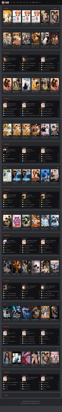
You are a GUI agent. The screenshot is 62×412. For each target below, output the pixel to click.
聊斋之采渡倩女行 (25, 319)
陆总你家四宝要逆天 (27, 202)
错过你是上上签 (26, 154)
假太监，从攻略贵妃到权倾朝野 (10, 293)
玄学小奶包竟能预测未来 (47, 156)
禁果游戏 (23, 365)
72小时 (52, 365)
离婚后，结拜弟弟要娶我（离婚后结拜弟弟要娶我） (52, 291)
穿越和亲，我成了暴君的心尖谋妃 (7, 91)
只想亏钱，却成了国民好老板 (28, 339)
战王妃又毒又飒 (25, 273)
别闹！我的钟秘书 (45, 200)
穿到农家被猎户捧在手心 (17, 91)
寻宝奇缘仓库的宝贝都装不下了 (10, 252)
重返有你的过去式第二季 (45, 23)
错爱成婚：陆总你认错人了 (9, 206)
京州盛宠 (25, 382)
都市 (27, 2)
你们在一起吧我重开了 (46, 202)
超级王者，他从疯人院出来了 (9, 341)
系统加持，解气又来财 (45, 228)
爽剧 (21, 2)
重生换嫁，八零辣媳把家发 (36, 45)
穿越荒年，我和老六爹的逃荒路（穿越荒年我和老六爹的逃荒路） (35, 115)
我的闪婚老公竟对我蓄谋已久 (7, 137)
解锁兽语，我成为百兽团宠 (28, 297)
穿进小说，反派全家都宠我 (36, 228)
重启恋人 (6, 67)
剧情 (37, 2)
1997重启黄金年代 (7, 63)
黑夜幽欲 (52, 23)
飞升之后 (14, 23)
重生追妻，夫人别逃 (45, 45)
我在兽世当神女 (44, 91)
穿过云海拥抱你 (26, 111)
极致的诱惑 (34, 365)
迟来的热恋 (5, 182)
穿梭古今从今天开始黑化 (47, 108)
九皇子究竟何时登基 (54, 137)
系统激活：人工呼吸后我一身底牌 (55, 228)
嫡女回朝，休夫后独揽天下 (17, 273)
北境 (43, 341)
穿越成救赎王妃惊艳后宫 (9, 113)
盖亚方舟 (44, 343)
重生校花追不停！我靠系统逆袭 (29, 63)
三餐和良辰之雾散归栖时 (7, 23)
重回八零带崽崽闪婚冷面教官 (28, 65)
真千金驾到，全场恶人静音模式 (26, 228)
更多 (58, 30)
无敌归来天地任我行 (46, 154)
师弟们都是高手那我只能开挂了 (10, 295)
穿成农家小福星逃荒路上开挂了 (48, 113)
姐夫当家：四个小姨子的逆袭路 (36, 23)
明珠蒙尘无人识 (45, 384)
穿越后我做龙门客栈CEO (9, 111)
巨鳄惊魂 (6, 343)
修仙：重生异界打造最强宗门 (47, 63)
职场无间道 (5, 365)
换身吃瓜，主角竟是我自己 (45, 137)
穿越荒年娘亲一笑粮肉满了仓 (9, 115)
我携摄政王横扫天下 (46, 297)
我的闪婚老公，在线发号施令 (28, 204)
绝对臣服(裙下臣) (26, 384)
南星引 (24, 295)
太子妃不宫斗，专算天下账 (45, 273)
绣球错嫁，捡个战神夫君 (36, 273)
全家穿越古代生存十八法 (28, 108)
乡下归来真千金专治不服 (47, 252)
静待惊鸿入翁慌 (7, 245)
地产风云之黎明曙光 (46, 386)
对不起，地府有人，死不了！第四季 (11, 297)
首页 (11, 2)
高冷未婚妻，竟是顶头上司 (36, 137)
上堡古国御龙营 (53, 319)
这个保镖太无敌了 (7, 250)
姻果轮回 (6, 388)
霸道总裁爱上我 (26, 200)
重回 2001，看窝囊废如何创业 (17, 45)
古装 (30, 2)
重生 (15, 2)
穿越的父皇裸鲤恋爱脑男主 (36, 91)
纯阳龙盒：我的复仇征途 (7, 319)
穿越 (18, 2)
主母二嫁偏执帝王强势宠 (47, 293)
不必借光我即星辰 (45, 245)
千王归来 (6, 156)
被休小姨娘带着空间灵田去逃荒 (48, 295)
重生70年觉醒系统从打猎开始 (10, 65)
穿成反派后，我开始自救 (17, 228)
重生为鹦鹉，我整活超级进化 (45, 319)
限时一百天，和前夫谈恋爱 (36, 182)
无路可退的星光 (45, 382)
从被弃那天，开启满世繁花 (55, 273)
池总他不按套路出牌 (8, 202)
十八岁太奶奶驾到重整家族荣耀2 (48, 67)
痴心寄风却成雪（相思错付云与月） (30, 250)
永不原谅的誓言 (26, 247)
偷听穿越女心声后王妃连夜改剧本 (10, 108)
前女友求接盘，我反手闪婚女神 (55, 182)
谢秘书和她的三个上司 (8, 200)
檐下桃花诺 (6, 291)
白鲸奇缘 (6, 204)
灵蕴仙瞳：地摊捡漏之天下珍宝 (29, 343)
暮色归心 (44, 388)
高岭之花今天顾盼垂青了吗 (47, 158)
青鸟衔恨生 (25, 293)
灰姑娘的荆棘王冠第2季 (27, 245)
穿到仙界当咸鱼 (25, 91)
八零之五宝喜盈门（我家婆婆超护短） (26, 23)
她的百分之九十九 (26, 388)
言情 (24, 2)
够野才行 (6, 247)
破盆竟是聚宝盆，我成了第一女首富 (17, 137)
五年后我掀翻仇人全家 (46, 247)
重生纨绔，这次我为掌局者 (26, 45)
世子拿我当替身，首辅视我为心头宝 (7, 273)
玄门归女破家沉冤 (35, 319)
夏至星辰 (44, 250)
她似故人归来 (7, 154)
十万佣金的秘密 (26, 252)
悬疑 (33, 2)
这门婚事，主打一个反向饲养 (45, 182)
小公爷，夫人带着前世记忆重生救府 (55, 45)
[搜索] (47, 2)
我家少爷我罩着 (6, 228)
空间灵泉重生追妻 (45, 69)
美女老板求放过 (16, 365)
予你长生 (25, 158)
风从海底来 (15, 182)
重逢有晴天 (5, 45)
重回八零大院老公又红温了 (9, 69)
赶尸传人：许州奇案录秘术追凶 (17, 319)
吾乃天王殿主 (7, 339)
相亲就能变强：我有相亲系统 (9, 336)
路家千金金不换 (26, 386)
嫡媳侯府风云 (26, 291)
